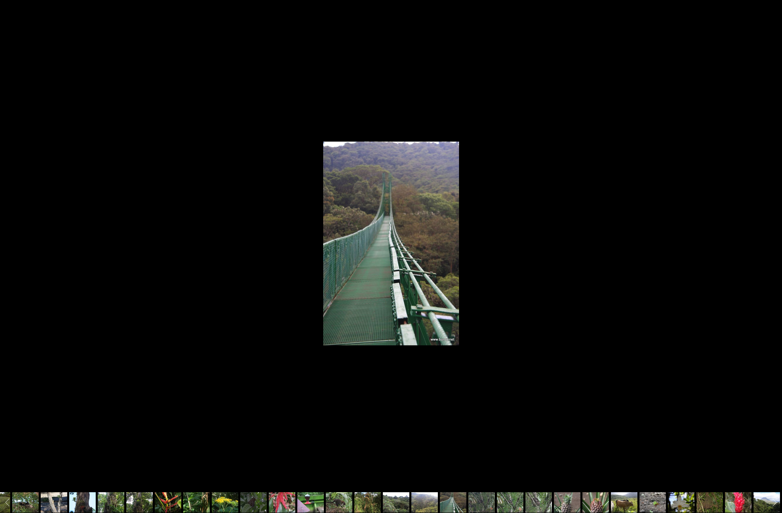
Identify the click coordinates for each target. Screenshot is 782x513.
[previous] (7, 250)
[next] (775, 250)
